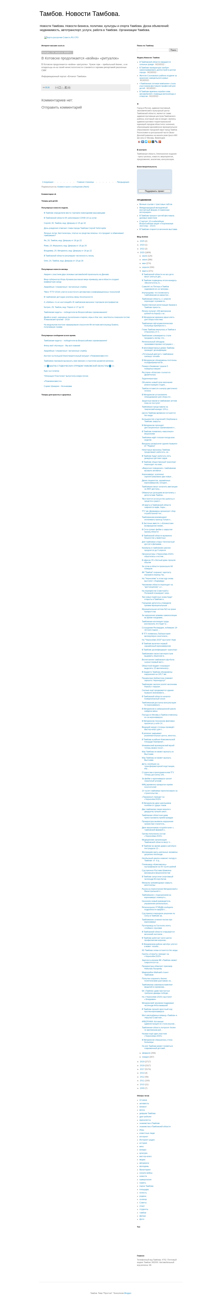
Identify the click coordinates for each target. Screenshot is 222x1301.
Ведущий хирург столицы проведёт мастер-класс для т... (158, 728)
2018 (142, 1065)
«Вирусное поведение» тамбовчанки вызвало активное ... (159, 469)
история (143, 1143)
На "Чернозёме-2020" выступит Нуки (159, 640)
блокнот (143, 1107)
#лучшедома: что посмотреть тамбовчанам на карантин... (156, 294)
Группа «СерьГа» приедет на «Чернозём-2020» (155, 955)
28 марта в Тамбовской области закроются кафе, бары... (156, 506)
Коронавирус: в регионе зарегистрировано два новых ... (157, 475)
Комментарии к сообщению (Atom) (73, 187)
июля (145, 256)
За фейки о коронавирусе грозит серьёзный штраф (157, 779)
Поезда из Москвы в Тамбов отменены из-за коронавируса (159, 716)
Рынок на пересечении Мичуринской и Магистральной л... (159, 890)
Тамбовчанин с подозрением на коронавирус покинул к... (156, 896)
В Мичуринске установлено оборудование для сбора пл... (157, 396)
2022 (142, 249)
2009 (142, 1088)
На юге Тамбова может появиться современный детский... (157, 1047)
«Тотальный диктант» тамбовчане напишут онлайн (157, 355)
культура (143, 1153)
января (145, 1057)
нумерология (145, 1179)
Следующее (47, 182)
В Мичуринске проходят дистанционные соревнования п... (159, 426)
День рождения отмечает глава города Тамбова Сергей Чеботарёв (75, 228)
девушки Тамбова (147, 1113)
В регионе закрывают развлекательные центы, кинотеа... (159, 734)
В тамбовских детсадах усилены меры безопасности (68, 297)
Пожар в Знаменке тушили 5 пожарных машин (155, 367)
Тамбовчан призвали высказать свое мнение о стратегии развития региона (78, 361)
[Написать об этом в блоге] (59, 87)
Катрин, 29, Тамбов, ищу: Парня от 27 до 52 (64, 307)
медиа (142, 1160)
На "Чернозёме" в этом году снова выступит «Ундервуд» (157, 579)
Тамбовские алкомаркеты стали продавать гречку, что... (156, 336)
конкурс (142, 1150)
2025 (142, 241)
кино (141, 1146)
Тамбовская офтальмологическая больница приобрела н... (157, 324)
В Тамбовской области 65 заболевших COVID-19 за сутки (70, 218)
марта (145, 271)
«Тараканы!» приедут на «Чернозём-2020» (153, 798)
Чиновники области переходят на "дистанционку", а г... (157, 586)
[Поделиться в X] (63, 87)
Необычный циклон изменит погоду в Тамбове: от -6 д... (159, 859)
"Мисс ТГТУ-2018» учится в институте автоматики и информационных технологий (82, 292)
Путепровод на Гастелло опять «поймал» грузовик (156, 927)
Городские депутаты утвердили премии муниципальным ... (156, 604)
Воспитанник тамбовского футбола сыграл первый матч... (158, 661)
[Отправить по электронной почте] (56, 87)
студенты (143, 1209)
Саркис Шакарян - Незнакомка (58, 386)
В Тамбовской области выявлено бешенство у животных (157, 537)
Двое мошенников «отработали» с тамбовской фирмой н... (158, 828)
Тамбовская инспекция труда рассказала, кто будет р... (155, 622)
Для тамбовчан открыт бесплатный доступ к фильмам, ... (158, 543)
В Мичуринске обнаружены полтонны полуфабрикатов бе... (159, 361)
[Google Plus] (160, 142)
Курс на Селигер (51, 371)
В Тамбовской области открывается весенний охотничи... (158, 933)
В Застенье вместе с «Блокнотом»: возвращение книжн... (158, 524)
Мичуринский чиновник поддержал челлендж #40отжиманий (158, 1004)
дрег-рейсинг (145, 1117)
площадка (144, 1189)
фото (141, 1219)
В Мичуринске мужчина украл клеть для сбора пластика (158, 318)
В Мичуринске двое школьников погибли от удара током (156, 804)
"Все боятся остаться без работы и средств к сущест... (158, 500)
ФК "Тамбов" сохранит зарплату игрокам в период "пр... (156, 573)
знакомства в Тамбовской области (155, 1126)
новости (143, 1176)
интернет (143, 1136)
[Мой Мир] (153, 142)
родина (142, 1196)
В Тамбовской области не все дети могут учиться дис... (158, 275)
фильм (142, 1216)
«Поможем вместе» (53, 381)
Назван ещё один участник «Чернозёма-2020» (154, 1035)
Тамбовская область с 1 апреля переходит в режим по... (156, 300)
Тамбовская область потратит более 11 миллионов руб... (159, 1028)
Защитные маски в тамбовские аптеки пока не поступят (159, 402)
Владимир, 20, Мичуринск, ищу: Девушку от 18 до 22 (68, 251)
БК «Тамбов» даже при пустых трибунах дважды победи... (156, 992)
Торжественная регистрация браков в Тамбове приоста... (159, 306)
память (142, 1183)
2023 (142, 245)
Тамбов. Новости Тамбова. (79, 13)
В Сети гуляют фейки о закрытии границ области (157, 530)
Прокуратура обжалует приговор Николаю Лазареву (157, 967)
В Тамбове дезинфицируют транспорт (159, 650)
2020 (142, 252)
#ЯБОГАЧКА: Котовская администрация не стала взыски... (159, 1022)
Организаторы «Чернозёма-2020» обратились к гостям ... (158, 555)
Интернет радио (147, 1140)
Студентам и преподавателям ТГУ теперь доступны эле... (158, 773)
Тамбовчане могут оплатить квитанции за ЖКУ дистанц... (159, 488)
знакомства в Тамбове (149, 1123)
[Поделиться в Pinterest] (69, 87)
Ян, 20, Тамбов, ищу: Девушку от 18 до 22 (63, 240)
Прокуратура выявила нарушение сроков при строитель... (157, 822)
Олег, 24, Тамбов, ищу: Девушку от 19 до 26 (63, 261)
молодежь (144, 1166)
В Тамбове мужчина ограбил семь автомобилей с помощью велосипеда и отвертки (157, 93)
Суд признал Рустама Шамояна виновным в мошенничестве (156, 871)
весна (142, 1110)
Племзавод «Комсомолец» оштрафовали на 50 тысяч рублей (159, 865)
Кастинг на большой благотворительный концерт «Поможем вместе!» (76, 356)
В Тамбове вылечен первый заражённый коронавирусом (156, 644)
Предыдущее (123, 182)
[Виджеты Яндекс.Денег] (154, 179)
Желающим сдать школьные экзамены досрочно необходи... (160, 853)
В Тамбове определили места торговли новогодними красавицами (74, 213)
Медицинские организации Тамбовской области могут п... (157, 841)
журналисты (145, 1120)
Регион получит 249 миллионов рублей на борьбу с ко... (156, 312)
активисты (144, 1103)
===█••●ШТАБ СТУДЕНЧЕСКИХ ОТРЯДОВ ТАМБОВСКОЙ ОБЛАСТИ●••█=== (79, 366)
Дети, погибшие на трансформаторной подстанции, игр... (158, 766)
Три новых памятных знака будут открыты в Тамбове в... (157, 598)
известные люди (147, 1133)
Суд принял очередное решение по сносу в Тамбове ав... (158, 914)
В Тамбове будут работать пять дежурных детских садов (156, 457)
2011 (142, 1080)
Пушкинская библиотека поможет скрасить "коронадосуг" (157, 679)
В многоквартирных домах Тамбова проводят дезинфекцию (158, 349)
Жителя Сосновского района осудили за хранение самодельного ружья (158, 76)
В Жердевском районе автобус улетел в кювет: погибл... (159, 945)
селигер (143, 1199)
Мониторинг (145, 1170)
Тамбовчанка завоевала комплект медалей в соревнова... (157, 986)
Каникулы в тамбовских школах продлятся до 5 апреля (156, 549)
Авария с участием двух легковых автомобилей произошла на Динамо (76, 274)
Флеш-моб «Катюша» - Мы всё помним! (62, 346)
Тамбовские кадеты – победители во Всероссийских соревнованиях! (75, 312)
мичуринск (144, 1163)
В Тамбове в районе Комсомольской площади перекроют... (158, 740)
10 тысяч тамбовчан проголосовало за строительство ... (159, 792)
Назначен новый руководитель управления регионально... (156, 902)
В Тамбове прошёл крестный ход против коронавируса (157, 1010)
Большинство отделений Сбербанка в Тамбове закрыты (159, 420)
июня (145, 260)
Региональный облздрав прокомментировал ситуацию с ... (158, 343)
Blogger (127, 1293)
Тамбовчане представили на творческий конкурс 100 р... (155, 408)
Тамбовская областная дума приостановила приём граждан (157, 816)
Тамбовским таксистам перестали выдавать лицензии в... (157, 655)
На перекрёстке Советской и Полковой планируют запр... (156, 592)
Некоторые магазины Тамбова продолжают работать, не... (156, 451)
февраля (146, 1053)
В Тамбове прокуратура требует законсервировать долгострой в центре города (157, 70)
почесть (143, 1193)
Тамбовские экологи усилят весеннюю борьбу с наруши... (159, 685)
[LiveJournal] (156, 142)
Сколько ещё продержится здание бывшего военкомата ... (158, 691)
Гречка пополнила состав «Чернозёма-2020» (153, 835)
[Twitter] (146, 142)
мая (144, 263)
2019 (142, 1062)
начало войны (145, 1173)
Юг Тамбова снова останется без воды (160, 950)
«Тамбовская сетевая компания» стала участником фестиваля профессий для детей (157, 85)
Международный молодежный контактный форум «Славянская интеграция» (154, 210)
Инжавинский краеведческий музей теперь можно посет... (158, 746)
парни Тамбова (146, 1186)
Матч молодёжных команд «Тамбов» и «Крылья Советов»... (159, 1016)
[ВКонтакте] (142, 142)
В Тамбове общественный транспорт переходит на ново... (159, 463)
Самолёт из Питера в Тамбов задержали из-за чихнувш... (156, 287)
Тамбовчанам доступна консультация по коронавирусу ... (159, 704)
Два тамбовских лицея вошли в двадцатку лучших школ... (156, 810)
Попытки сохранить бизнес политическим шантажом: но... (157, 979)
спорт (142, 1206)
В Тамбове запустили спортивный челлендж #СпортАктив (157, 878)
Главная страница (85, 182)
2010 (142, 1084)
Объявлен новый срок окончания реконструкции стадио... (157, 383)
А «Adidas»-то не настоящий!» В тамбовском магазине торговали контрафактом (81, 302)
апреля (146, 267)
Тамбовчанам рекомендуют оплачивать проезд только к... (157, 518)
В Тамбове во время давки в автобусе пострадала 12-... (159, 847)
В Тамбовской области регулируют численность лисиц (69, 256)
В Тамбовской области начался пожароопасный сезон (156, 697)
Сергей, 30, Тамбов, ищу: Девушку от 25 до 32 (65, 223)
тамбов (142, 1213)
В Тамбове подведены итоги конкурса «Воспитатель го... (159, 281)
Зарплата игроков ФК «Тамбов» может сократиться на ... (159, 961)
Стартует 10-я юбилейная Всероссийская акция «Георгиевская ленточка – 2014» (156, 223)
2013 (142, 1073)
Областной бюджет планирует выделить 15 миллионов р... (156, 667)
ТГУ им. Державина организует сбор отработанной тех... (159, 512)
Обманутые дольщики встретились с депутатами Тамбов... (159, 494)
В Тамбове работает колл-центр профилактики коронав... (157, 939)
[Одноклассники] (149, 142)
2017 (142, 1069)
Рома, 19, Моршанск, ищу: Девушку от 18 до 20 (65, 246)
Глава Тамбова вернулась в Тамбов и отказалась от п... (159, 330)
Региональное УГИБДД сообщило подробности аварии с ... (157, 908)
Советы (143, 1203)
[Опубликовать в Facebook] (66, 87)
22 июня (143, 1100)
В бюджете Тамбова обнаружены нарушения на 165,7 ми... (157, 673)
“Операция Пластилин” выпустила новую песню (66, 376)
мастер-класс (145, 1156)
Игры (141, 1130)
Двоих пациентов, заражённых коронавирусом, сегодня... (156, 481)
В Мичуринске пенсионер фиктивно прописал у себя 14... (158, 722)
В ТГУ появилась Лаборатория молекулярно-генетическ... (156, 635)
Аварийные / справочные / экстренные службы (65, 287)
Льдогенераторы (149, 378)
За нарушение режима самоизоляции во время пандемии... (159, 616)
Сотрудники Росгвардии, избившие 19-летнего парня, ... (160, 629)
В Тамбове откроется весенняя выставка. (158, 229)
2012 (142, 1077)
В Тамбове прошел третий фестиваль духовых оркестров (156, 217)
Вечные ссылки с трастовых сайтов (155, 204)
